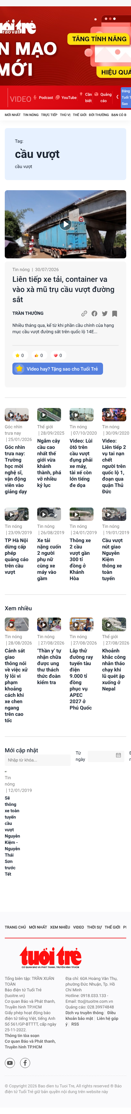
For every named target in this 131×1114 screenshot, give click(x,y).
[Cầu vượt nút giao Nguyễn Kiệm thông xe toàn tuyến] (114, 514)
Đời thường (99, 115)
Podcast (46, 97)
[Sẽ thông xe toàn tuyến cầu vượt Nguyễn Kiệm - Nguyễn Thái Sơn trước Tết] (6, 771)
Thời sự (94, 927)
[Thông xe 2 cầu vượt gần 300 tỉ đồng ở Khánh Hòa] (81, 514)
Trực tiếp (49, 115)
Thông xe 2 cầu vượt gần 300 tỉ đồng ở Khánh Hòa (80, 559)
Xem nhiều (18, 608)
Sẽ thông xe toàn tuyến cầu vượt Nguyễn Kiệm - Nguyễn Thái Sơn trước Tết (12, 836)
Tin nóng (31, 115)
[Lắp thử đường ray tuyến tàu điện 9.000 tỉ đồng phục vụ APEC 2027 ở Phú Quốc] (81, 624)
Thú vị (65, 115)
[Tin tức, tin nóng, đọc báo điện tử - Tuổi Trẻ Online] (6, 97)
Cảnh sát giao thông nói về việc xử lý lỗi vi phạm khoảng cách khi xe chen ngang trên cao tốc (16, 685)
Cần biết (88, 97)
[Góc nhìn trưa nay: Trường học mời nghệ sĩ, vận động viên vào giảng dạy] (17, 414)
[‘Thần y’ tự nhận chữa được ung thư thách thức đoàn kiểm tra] (49, 624)
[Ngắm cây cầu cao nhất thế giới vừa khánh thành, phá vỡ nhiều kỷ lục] (49, 414)
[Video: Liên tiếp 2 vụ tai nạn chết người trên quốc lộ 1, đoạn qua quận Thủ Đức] (114, 414)
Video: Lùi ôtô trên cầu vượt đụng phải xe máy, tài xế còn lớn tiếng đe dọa (81, 463)
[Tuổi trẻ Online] (51, 957)
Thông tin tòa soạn (22, 1035)
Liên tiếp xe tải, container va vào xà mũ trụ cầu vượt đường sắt (63, 289)
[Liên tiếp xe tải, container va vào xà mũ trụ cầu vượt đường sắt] (65, 224)
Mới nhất (13, 115)
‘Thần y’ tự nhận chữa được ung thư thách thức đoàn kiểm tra (49, 666)
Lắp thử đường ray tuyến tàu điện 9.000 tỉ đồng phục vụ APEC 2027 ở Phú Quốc (81, 679)
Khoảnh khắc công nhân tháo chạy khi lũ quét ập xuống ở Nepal (114, 670)
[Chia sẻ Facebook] (94, 313)
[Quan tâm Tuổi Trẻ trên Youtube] (10, 1063)
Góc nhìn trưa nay (13, 430)
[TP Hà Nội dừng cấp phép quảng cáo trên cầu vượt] (17, 514)
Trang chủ (15, 927)
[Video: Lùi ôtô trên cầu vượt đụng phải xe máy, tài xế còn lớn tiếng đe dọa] (81, 414)
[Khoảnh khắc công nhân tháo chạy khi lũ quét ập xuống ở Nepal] (114, 624)
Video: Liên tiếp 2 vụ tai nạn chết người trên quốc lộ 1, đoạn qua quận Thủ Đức (114, 466)
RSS (75, 1024)
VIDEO (20, 99)
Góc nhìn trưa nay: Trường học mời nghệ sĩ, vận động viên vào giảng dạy (16, 469)
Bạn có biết (121, 115)
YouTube (69, 97)
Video (78, 927)
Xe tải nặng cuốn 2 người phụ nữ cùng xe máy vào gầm (49, 559)
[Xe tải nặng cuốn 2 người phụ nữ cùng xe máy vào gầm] (49, 514)
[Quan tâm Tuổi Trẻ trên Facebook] (25, 1063)
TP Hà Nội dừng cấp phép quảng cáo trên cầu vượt (17, 556)
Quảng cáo (106, 97)
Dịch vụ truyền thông (84, 1013)
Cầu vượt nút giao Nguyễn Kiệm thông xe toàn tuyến (112, 559)
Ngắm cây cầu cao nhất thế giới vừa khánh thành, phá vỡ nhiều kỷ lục (49, 463)
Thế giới (79, 115)
